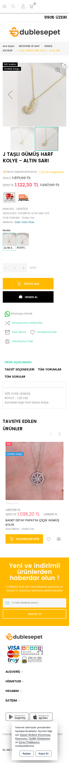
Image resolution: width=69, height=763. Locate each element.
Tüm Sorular (15, 376)
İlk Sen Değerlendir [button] (53, 172)
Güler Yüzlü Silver (24, 222)
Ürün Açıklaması (18, 362)
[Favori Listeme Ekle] (49, 539)
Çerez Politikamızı (29, 742)
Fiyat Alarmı (19, 332)
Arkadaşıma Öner (22, 341)
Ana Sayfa (8, 46)
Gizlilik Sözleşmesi (39, 738)
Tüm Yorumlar (49, 369)
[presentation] (51, 434)
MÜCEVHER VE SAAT (29, 46)
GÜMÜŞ (48, 46)
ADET (33, 267)
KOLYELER (7, 50)
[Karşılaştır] (59, 539)
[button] (59, 70)
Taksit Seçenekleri (19, 369)
